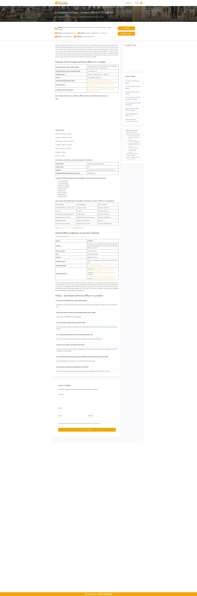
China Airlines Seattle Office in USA (131, 114)
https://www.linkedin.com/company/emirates (100, 276)
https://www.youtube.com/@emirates (104, 278)
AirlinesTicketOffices (62, 17)
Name (60, 408)
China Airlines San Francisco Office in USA (132, 120)
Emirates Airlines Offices (66, 228)
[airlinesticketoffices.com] (61, 3)
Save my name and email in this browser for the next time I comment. (79, 423)
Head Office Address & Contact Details (132, 154)
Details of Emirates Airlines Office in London (133, 133)
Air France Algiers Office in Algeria (133, 87)
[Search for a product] (141, 3)
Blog (136, 3)
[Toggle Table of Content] (139, 129)
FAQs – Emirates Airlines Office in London (133, 158)
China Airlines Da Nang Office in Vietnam (132, 109)
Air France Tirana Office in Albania (132, 93)
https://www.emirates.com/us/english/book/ (100, 80)
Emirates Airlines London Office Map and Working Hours (134, 137)
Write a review (127, 33)
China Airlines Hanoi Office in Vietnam (133, 104)
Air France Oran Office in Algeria (132, 82)
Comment (61, 394)
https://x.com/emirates (95, 270)
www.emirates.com (88, 36)
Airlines (128, 3)
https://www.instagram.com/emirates (104, 272)
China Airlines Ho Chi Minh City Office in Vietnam (133, 98)
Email (60, 415)
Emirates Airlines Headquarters (77, 236)
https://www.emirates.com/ (95, 265)
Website (90, 415)
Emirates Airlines (74, 17)
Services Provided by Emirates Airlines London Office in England (133, 150)
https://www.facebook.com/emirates (104, 269)
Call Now (127, 28)
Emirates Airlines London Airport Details (134, 141)
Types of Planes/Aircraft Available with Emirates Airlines (134, 145)
